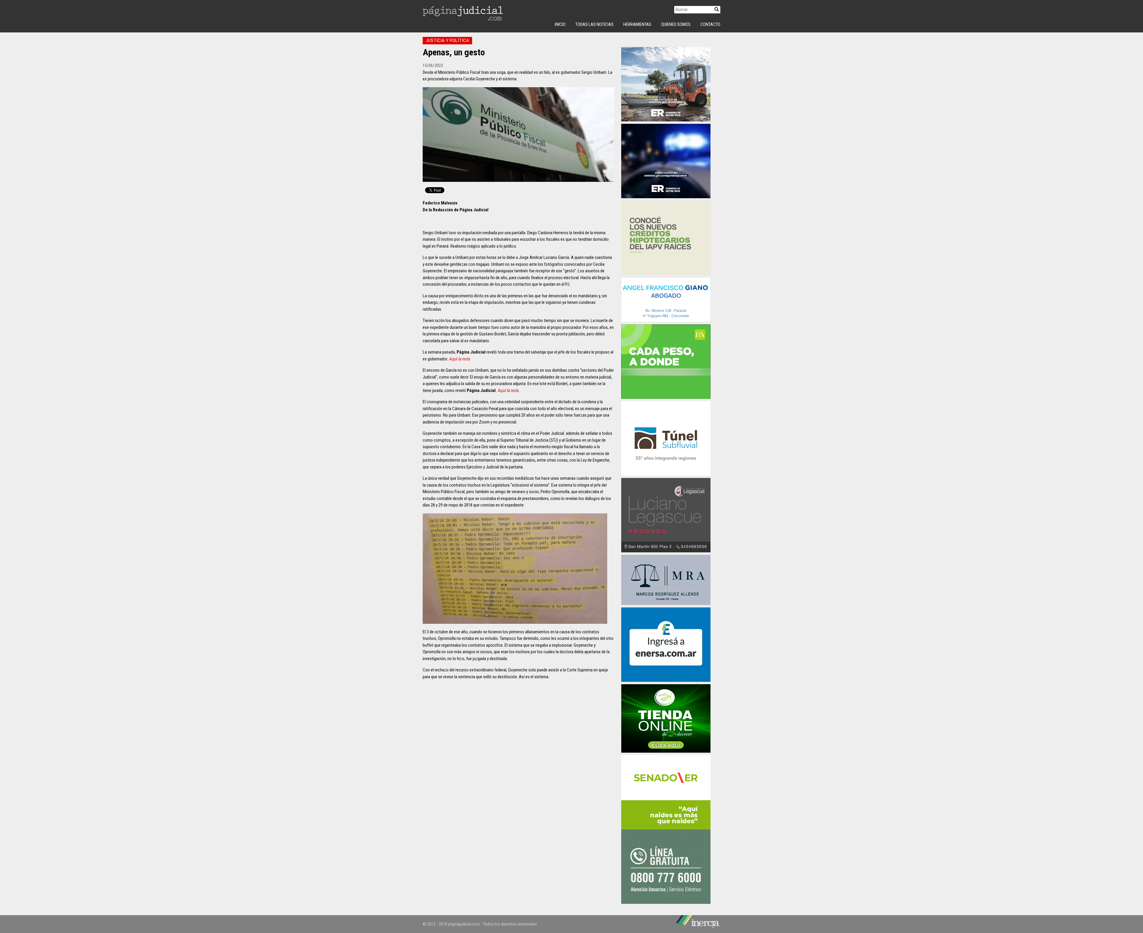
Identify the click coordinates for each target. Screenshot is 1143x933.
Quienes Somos (676, 24)
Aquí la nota (459, 359)
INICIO (560, 24)
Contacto (710, 24)
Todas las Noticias (594, 24)
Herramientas (637, 24)
